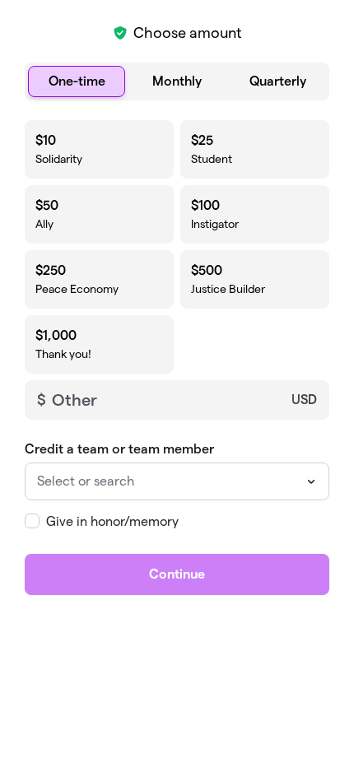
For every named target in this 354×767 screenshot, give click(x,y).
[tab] (76, 81)
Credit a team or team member (119, 449)
